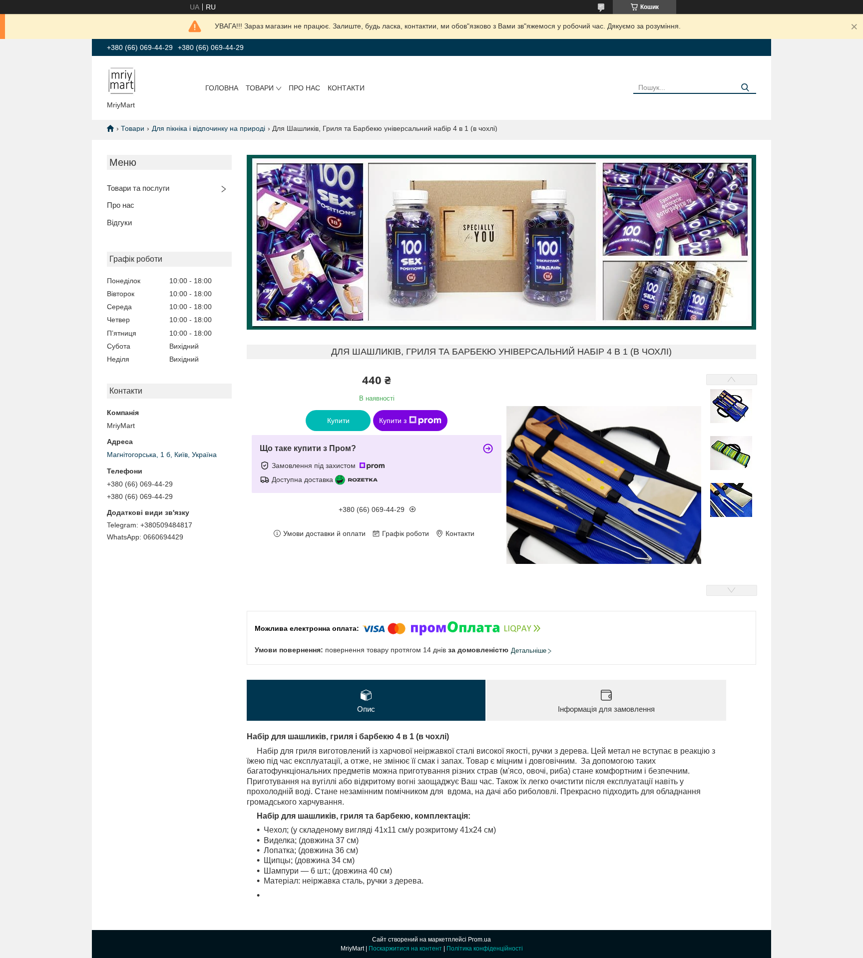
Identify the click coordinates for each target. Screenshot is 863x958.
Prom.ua (479, 939)
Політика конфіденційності (484, 948)
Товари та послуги (138, 188)
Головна (221, 88)
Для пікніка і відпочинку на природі (208, 128)
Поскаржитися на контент (405, 948)
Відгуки (119, 222)
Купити (338, 421)
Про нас (304, 88)
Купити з (393, 421)
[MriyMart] (122, 80)
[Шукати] (745, 87)
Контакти (346, 88)
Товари (260, 88)
